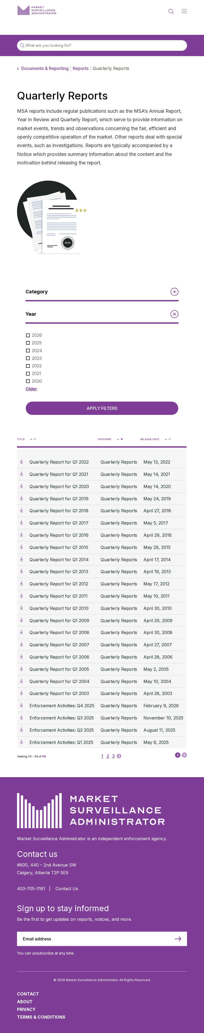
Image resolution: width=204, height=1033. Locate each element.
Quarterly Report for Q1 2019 (58, 498)
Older (31, 388)
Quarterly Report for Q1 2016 (58, 535)
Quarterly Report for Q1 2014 (59, 559)
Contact (28, 994)
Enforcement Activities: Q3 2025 (61, 717)
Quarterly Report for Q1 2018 (58, 510)
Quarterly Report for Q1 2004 (59, 681)
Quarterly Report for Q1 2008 (59, 632)
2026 (37, 335)
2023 (37, 358)
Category (104, 439)
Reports (80, 68)
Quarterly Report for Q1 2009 (59, 620)
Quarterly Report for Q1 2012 (58, 583)
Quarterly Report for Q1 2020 (59, 486)
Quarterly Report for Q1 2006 (59, 657)
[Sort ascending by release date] (166, 439)
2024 (37, 350)
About (25, 1001)
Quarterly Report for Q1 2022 (59, 462)
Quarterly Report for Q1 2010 (58, 608)
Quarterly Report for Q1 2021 (58, 474)
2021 (36, 373)
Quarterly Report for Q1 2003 (59, 693)
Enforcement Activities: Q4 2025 (61, 705)
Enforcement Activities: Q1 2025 (61, 742)
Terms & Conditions (41, 1017)
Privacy (26, 1009)
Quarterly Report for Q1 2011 (58, 596)
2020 (37, 381)
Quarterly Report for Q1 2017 (58, 523)
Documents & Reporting (45, 68)
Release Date (149, 439)
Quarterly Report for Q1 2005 (59, 669)
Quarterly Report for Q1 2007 (59, 644)
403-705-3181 (31, 888)
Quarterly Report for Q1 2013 (58, 571)
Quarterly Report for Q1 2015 (58, 547)
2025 (37, 342)
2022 (37, 365)
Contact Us (67, 888)
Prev (177, 754)
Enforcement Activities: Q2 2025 (61, 730)
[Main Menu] (184, 11)
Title (21, 439)
